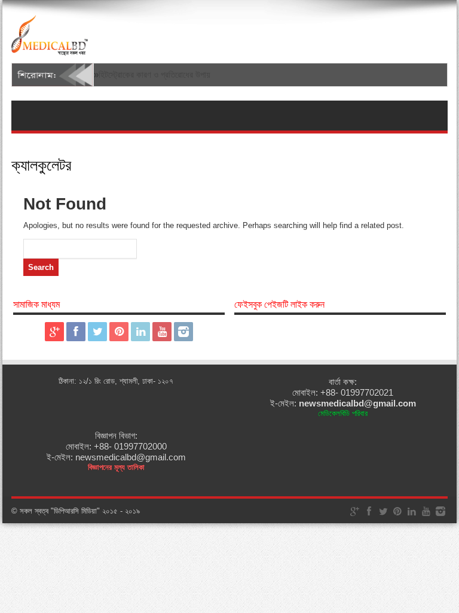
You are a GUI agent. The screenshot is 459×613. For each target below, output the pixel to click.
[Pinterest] (118, 331)
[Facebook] (75, 331)
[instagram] (183, 331)
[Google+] (54, 331)
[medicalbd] (49, 48)
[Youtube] (162, 331)
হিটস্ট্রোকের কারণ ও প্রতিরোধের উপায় (154, 74)
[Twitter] (97, 331)
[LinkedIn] (140, 331)
